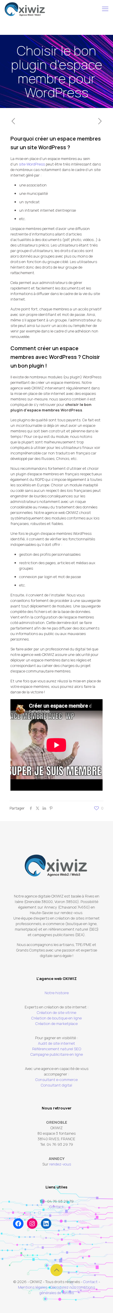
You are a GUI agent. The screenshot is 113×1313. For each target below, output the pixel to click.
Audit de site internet (56, 1043)
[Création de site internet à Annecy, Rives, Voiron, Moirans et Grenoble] (24, 8)
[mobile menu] (105, 9)
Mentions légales (32, 1287)
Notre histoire (57, 992)
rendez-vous (60, 1164)
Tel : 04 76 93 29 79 (57, 1201)
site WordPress (32, 164)
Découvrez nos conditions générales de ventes (67, 1290)
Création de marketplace (56, 1023)
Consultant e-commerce (56, 1079)
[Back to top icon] (56, 1270)
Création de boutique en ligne (56, 1018)
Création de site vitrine (56, 1012)
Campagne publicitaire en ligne (56, 1054)
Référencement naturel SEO (56, 1048)
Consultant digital (56, 1085)
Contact (56, 1206)
